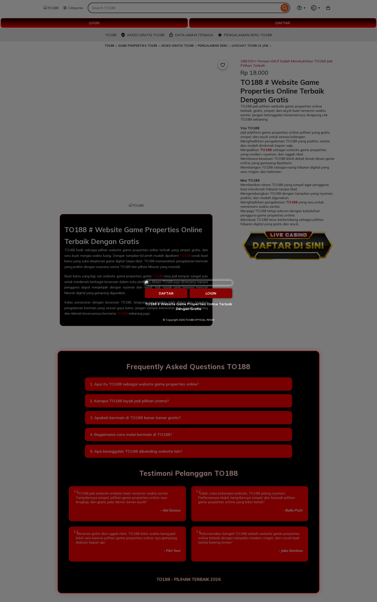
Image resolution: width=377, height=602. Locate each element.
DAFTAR (166, 293)
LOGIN (211, 293)
